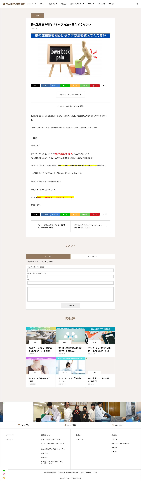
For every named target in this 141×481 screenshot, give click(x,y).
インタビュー (80, 439)
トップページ (31, 4)
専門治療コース (45, 435)
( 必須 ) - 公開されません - (36, 273)
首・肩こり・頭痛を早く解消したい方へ (52, 444)
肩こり (94, 342)
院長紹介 (64, 4)
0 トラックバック (92, 256)
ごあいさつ (9, 439)
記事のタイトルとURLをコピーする (70, 94)
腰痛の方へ (44, 457)
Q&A (37, 16)
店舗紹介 (114, 435)
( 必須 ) (35, 267)
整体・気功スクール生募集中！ (121, 443)
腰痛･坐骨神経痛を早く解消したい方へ (53, 449)
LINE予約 (101, 4)
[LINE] (4, 470)
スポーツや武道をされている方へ (51, 439)
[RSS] (4, 477)
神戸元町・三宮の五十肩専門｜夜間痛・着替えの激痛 (52, 462)
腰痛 (35, 342)
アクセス (111, 4)
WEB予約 (91, 4)
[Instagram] (4, 474)
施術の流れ (53, 4)
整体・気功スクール (77, 4)
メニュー (43, 4)
